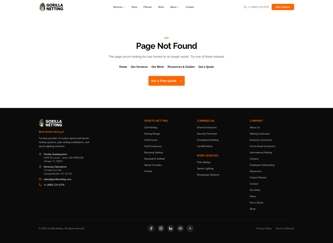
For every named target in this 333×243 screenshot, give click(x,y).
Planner (147, 7)
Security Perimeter (207, 133)
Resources (256, 171)
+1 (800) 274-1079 (54, 184)
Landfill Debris (205, 146)
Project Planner (258, 177)
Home (123, 66)
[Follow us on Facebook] (151, 228)
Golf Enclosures (153, 146)
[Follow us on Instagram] (160, 228)
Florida (148, 171)
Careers (254, 158)
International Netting (261, 152)
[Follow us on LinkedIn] (170, 228)
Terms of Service (285, 228)
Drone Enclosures (207, 127)
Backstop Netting (153, 152)
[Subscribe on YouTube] (180, 228)
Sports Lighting (205, 168)
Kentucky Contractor (261, 140)
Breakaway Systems (208, 174)
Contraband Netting (208, 140)
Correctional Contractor (262, 146)
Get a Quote (283, 7)
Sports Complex (153, 165)
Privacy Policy (264, 228)
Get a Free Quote (163, 81)
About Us (255, 127)
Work (161, 7)
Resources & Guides (181, 66)
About (173, 7)
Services (117, 7)
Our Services (139, 66)
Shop (134, 7)
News (253, 196)
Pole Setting (203, 162)
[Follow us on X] (190, 228)
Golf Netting (150, 127)
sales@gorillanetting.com (57, 179)
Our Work (157, 66)
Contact (190, 7)
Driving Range (152, 133)
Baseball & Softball (154, 158)
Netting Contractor (260, 133)
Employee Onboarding (262, 165)
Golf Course (150, 140)
